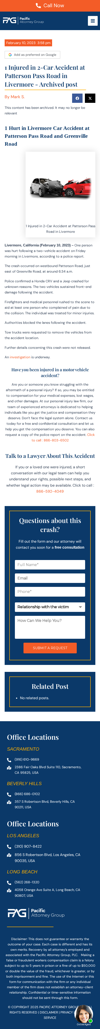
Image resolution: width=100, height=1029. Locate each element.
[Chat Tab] (50, 514)
